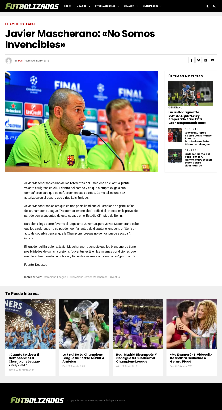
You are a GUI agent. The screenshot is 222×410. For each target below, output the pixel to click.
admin (12, 370)
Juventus (114, 277)
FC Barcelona (75, 277)
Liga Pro (82, 6)
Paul (20, 60)
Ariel (118, 366)
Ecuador (129, 6)
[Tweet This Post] (198, 60)
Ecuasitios (120, 400)
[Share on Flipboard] (206, 60)
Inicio (67, 6)
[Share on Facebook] (191, 60)
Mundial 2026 (150, 6)
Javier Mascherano (96, 277)
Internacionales (105, 6)
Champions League (54, 277)
